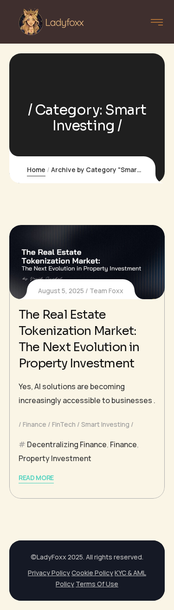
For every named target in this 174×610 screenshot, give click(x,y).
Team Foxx (106, 290)
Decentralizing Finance (67, 444)
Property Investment (55, 458)
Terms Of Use (97, 583)
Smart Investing (105, 424)
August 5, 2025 (61, 290)
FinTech (64, 424)
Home (36, 169)
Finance (34, 424)
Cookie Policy (92, 572)
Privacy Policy (49, 572)
